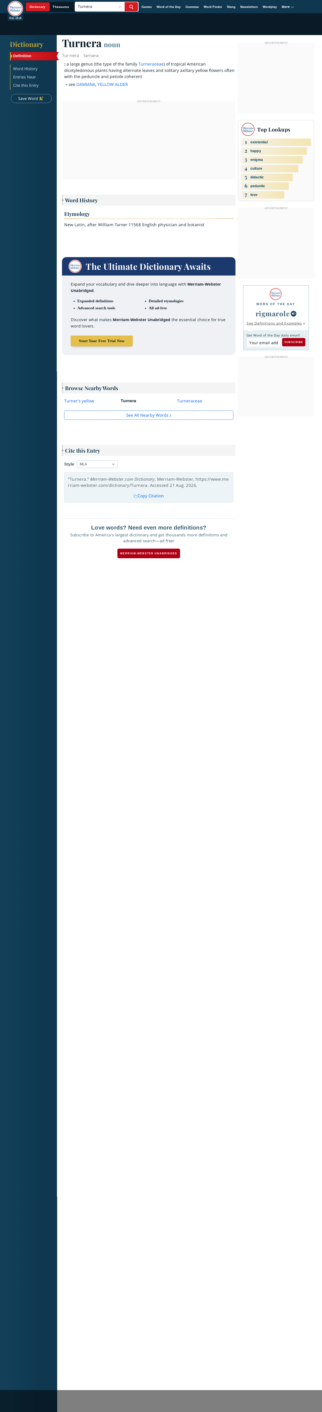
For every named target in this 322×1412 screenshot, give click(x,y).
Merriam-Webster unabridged (148, 553)
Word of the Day (169, 7)
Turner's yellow (79, 401)
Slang (231, 7)
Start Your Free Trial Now (102, 341)
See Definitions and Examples (274, 323)
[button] (288, 7)
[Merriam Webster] (275, 294)
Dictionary (26, 44)
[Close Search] (120, 6)
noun (112, 44)
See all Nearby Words (147, 415)
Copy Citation (151, 496)
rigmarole (273, 313)
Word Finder (213, 7)
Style (69, 464)
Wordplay (270, 7)
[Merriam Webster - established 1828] (15, 5)
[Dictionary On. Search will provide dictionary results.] (49, 7)
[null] (293, 314)
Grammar (192, 7)
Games (147, 7)
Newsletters (249, 7)
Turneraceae (151, 64)
